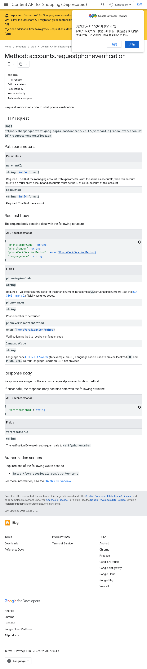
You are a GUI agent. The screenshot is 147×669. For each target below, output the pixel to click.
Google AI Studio (109, 561)
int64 (23, 172)
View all (104, 586)
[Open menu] (6, 4)
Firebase (105, 555)
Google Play (107, 580)
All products (12, 635)
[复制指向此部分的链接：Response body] (35, 373)
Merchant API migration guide (41, 19)
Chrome (104, 549)
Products (21, 46)
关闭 (114, 44)
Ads (33, 46)
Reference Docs (14, 549)
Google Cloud (107, 574)
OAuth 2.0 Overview (58, 481)
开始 (132, 44)
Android (104, 543)
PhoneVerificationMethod (77, 252)
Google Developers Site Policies (108, 499)
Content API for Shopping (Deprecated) (49, 4)
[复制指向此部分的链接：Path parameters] (38, 147)
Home (8, 46)
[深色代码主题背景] (139, 242)
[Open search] (103, 4)
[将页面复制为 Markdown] (20, 64)
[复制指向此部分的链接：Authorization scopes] (46, 458)
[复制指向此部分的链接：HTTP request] (33, 118)
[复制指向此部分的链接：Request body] (33, 216)
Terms (8, 651)
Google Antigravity (111, 567)
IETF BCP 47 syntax (36, 357)
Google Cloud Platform (18, 629)
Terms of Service (62, 543)
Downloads (11, 543)
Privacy (20, 651)
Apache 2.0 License (57, 499)
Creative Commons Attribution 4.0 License (108, 496)
